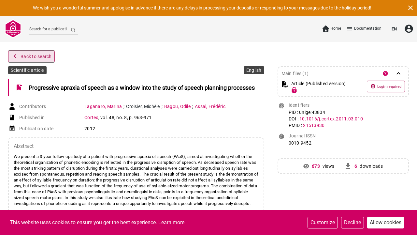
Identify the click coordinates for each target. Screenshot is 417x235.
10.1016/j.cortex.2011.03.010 (331, 118)
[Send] (73, 30)
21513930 (313, 125)
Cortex (91, 117)
